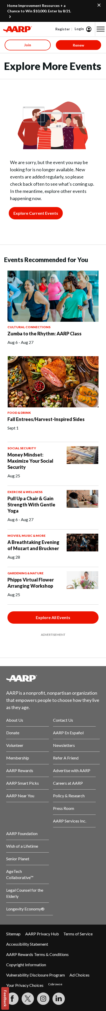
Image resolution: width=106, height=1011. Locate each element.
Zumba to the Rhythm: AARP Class (44, 333)
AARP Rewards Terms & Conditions (37, 954)
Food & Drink (19, 413)
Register (62, 29)
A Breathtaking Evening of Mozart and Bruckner (33, 545)
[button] (100, 29)
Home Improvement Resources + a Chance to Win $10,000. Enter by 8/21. (39, 8)
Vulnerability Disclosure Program (35, 974)
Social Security (21, 448)
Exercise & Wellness (24, 492)
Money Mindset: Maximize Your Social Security (30, 461)
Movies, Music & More (26, 536)
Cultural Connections (28, 327)
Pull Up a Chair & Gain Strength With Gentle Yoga (31, 505)
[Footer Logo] (53, 678)
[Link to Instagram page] (43, 998)
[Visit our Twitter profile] (28, 998)
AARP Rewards (19, 770)
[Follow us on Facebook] (12, 998)
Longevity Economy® (25, 908)
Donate (12, 732)
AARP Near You (20, 795)
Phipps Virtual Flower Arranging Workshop (30, 583)
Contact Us (63, 720)
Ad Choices (79, 974)
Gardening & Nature (25, 573)
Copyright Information (26, 964)
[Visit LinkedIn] (58, 998)
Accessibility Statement (27, 944)
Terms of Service (78, 933)
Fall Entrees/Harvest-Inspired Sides (46, 419)
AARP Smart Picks (22, 783)
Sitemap (13, 933)
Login (79, 28)
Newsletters (64, 745)
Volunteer (14, 745)
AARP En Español (68, 732)
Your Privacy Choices (24, 985)
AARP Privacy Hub (42, 933)
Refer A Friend (65, 757)
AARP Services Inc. (69, 820)
